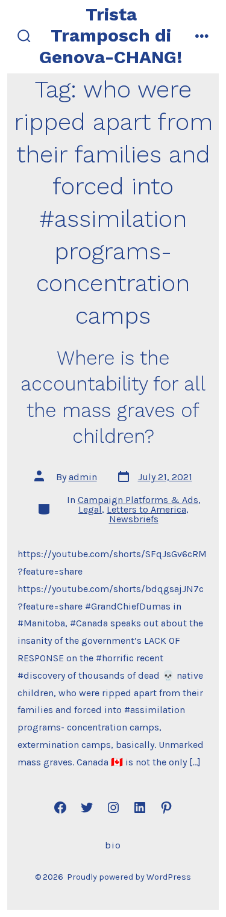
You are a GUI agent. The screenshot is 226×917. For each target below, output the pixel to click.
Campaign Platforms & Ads (138, 499)
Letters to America (146, 509)
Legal (90, 509)
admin (83, 477)
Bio (113, 845)
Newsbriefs (134, 519)
